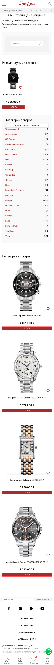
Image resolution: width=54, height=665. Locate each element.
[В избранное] (21, 87)
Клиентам (27, 625)
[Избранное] (33, 660)
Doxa (7, 185)
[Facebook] (10, 608)
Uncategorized (12, 129)
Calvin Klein (10, 175)
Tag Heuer (10, 231)
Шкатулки (10, 149)
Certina (8, 180)
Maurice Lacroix (12, 205)
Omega (8, 215)
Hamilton (9, 195)
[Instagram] (21, 608)
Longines (9, 200)
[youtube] (42, 608)
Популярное (11, 154)
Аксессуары (11, 134)
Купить (13, 107)
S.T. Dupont (10, 139)
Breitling (9, 169)
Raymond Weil (11, 226)
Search (40, 44)
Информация (27, 632)
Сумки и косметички (15, 144)
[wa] (32, 608)
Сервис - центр (27, 639)
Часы (7, 159)
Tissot (8, 236)
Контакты (27, 618)
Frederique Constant (14, 190)
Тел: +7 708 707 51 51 (40, 10)
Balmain (8, 164)
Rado (7, 221)
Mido (7, 210)
